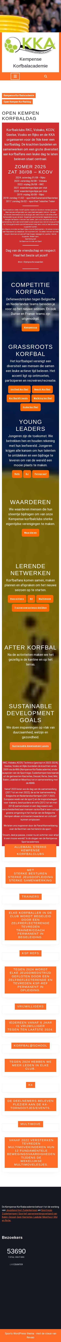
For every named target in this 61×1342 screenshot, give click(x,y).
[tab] (15, 76)
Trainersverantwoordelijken (30, 608)
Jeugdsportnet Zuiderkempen (22, 1210)
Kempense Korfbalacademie (19, 95)
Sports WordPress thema (19, 1333)
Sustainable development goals (30, 746)
